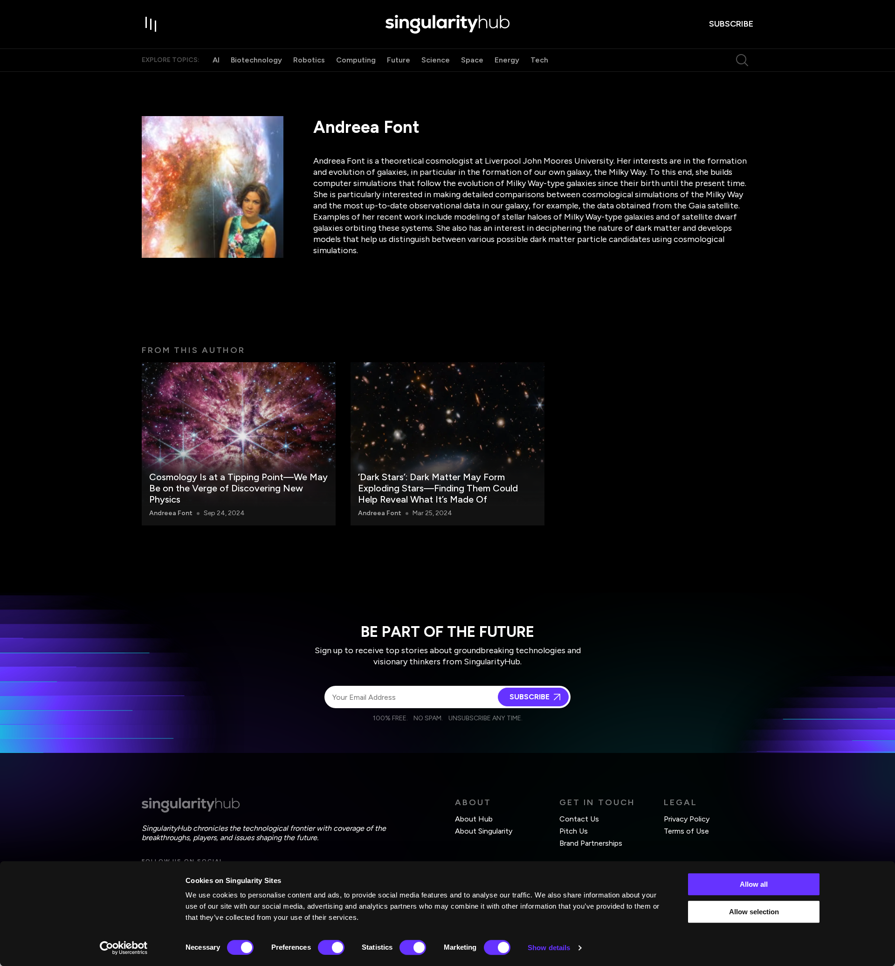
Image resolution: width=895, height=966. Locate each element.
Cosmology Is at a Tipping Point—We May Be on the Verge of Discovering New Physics (238, 488)
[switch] (331, 947)
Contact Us (579, 818)
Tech (539, 59)
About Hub (474, 818)
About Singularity (483, 831)
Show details (549, 948)
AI (216, 59)
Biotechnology (256, 59)
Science (435, 59)
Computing (356, 59)
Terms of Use (686, 831)
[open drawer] (151, 24)
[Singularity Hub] (447, 24)
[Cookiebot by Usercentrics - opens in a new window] (124, 948)
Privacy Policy (686, 818)
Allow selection (754, 912)
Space (472, 59)
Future (398, 59)
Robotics (309, 59)
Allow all (754, 884)
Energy (507, 59)
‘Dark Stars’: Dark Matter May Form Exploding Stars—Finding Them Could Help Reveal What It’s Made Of (438, 488)
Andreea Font (171, 513)
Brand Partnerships (590, 843)
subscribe (731, 24)
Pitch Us (573, 831)
